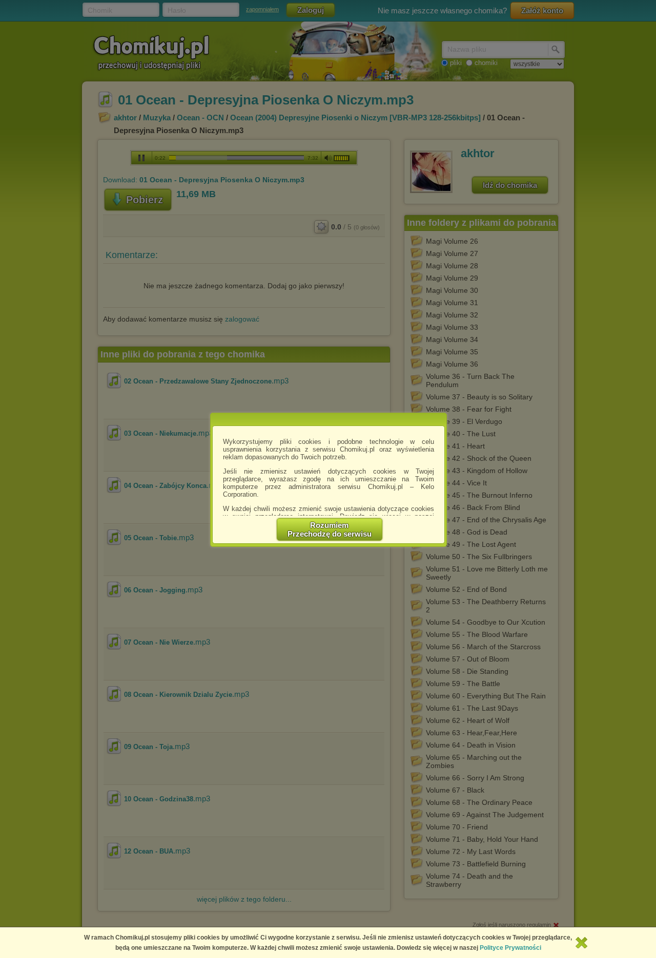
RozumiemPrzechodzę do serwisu (330, 529)
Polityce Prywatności (510, 947)
